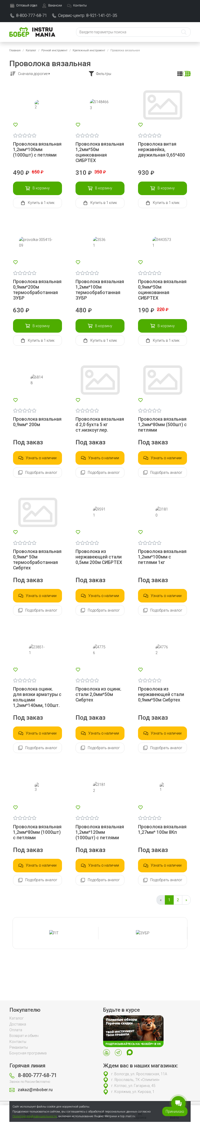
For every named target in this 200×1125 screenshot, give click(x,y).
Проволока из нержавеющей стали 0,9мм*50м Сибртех (161, 694)
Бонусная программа (28, 1053)
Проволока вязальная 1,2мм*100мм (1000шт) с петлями (37, 149)
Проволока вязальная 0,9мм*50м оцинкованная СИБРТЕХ (162, 290)
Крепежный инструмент (89, 50)
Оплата (15, 1030)
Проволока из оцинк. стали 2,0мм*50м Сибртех (98, 694)
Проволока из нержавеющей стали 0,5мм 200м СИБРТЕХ (99, 557)
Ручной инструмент (54, 50)
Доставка (17, 1024)
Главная (15, 50)
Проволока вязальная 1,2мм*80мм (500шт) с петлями (162, 425)
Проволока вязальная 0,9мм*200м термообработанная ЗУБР (37, 290)
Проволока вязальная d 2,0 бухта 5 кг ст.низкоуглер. (100, 425)
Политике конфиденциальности (34, 1116)
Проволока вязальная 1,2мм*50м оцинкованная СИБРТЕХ (100, 152)
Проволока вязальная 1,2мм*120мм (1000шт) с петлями (100, 832)
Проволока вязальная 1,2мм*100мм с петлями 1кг (162, 557)
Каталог (31, 50)
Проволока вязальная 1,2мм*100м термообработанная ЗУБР (100, 290)
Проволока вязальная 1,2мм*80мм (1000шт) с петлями (37, 832)
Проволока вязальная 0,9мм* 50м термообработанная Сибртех (37, 559)
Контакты (17, 1042)
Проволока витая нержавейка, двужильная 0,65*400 (161, 149)
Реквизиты (18, 1047)
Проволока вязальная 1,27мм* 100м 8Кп (162, 829)
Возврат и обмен (24, 1036)
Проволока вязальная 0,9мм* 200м (37, 422)
